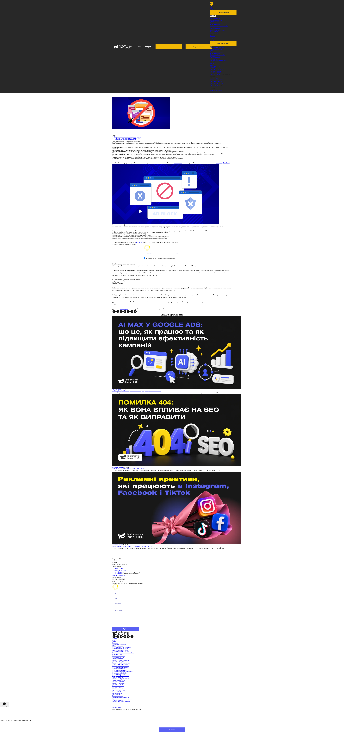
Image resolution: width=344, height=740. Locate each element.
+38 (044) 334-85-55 (216, 70)
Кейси (211, 38)
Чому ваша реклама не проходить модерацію (127, 137)
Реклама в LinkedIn (118, 686)
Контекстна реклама (216, 20)
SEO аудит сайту (117, 646)
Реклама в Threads (117, 689)
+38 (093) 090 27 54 (216, 72)
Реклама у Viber (117, 687)
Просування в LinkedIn (119, 673)
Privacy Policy (116, 707)
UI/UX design (214, 31)
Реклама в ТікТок (117, 684)
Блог (211, 37)
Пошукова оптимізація (119, 644)
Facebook (139, 242)
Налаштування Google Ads (120, 666)
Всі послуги (4, 706)
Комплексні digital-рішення (120, 697)
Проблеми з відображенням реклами (125, 139)
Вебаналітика (214, 33)
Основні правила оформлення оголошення (127, 138)
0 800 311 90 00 (215, 74)
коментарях (178, 163)
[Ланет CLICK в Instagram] (118, 636)
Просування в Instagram (119, 670)
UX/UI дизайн (116, 691)
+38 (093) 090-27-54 (119, 571)
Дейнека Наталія (117, 467)
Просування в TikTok (118, 674)
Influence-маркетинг (118, 677)
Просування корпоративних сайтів (123, 653)
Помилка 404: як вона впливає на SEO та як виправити (129, 468)
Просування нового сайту (120, 648)
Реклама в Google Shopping (120, 660)
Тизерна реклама (215, 28)
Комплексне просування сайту (219, 26)
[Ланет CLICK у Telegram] (128, 636)
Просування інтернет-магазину (122, 647)
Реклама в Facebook (118, 681)
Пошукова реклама (118, 657)
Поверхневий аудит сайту (217, 30)
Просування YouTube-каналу (121, 676)
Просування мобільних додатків (122, 699)
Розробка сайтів (117, 693)
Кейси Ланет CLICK (216, 66)
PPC (131, 47)
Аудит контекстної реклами (120, 664)
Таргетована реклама (216, 23)
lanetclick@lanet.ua (216, 79)
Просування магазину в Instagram (122, 671)
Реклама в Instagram (118, 683)
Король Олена (116, 389)
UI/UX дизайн (214, 59)
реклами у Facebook (223, 163)
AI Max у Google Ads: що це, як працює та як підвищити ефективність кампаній (136, 391)
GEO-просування (215, 24)
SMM (139, 47)
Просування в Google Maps (120, 651)
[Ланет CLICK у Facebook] (114, 636)
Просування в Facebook (119, 668)
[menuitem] (211, 6)
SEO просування (215, 18)
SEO (124, 47)
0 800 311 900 (117, 573)
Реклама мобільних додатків (121, 701)
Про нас (212, 36)
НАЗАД (212, 15)
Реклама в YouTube (118, 661)
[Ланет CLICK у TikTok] (125, 636)
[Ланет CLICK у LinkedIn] (121, 636)
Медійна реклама (117, 658)
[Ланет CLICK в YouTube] (132, 636)
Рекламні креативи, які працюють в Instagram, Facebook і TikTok (132, 546)
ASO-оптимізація (117, 700)
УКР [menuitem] (211, 6)
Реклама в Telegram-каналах (120, 678)
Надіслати (172, 730)
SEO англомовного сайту (120, 650)
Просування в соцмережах (120, 667)
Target (148, 47)
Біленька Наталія (117, 545)
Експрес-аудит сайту (118, 690)
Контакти (212, 40)
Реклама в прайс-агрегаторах (121, 663)
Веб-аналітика (116, 694)
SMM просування (215, 21)
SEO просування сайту (217, 47)
